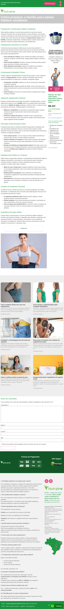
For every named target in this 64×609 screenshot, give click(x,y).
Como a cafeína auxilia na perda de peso (14, 377)
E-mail (3, 431)
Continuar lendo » (6, 314)
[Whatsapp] (60, 2)
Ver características (52, 147)
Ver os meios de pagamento (55, 117)
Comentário (5, 405)
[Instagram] (60, 5)
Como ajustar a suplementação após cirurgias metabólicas (45, 305)
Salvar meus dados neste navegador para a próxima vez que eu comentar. (24, 444)
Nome (3, 425)
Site (2, 437)
